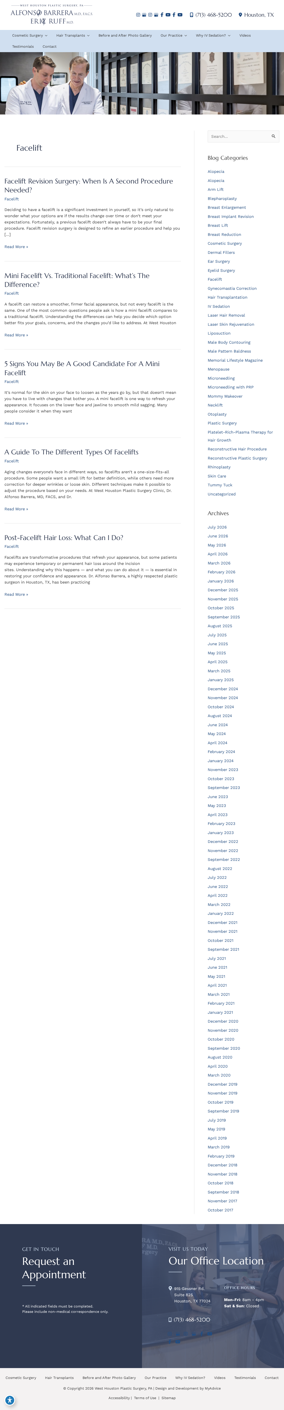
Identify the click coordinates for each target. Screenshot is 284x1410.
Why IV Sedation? (190, 1378)
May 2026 (217, 545)
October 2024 (221, 706)
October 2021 (220, 940)
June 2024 (218, 724)
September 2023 (224, 787)
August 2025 (220, 625)
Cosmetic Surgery (225, 243)
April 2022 (218, 895)
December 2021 (222, 922)
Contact (272, 1378)
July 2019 (217, 1120)
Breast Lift (218, 225)
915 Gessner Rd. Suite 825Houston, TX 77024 (192, 1294)
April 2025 (217, 661)
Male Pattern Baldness (229, 351)
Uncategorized (222, 494)
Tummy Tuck (220, 485)
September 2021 (223, 949)
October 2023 (221, 778)
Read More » (16, 247)
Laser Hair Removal (226, 315)
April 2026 (218, 554)
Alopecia (216, 171)
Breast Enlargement (227, 207)
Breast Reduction (224, 234)
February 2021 (221, 1003)
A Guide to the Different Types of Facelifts (71, 452)
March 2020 (219, 1075)
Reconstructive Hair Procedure (237, 449)
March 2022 (219, 904)
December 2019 (222, 1084)
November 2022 (223, 850)
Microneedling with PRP (231, 387)
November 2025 (223, 599)
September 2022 (224, 859)
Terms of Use (145, 1398)
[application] (45, 35)
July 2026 (217, 527)
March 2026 (219, 563)
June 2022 (218, 886)
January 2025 (221, 679)
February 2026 (221, 572)
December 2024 (223, 688)
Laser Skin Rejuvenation (231, 324)
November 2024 (223, 697)
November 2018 (222, 1174)
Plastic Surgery (222, 423)
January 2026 (221, 581)
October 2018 (220, 1183)
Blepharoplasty (222, 198)
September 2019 (223, 1111)
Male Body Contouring (229, 342)
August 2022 (220, 868)
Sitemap (168, 1398)
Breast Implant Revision (231, 216)
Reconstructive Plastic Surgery (237, 458)
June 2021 (217, 967)
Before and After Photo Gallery (109, 1378)
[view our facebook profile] (162, 15)
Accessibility (119, 1398)
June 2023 (218, 796)
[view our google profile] (144, 15)
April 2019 (217, 1138)
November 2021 (222, 931)
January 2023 (221, 832)
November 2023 (223, 769)
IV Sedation (219, 306)
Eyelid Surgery (221, 270)
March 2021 (219, 994)
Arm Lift (216, 189)
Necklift (215, 405)
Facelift (11, 199)
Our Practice (155, 1378)
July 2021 (217, 958)
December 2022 (223, 841)
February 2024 (221, 751)
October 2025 (221, 607)
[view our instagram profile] (138, 15)
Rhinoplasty (219, 467)
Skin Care (217, 476)
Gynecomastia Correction (232, 288)
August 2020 (220, 1057)
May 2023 (217, 805)
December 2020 (223, 1021)
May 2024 (217, 733)
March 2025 (219, 671)
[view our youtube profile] (168, 15)
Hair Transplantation (227, 297)
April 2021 (217, 985)
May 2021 (216, 976)
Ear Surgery (219, 261)
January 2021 (220, 1012)
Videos (219, 1378)
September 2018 (223, 1192)
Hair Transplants (59, 1378)
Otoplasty (217, 414)
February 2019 (221, 1156)
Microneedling (221, 378)
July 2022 (217, 877)
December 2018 (222, 1165)
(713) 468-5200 (213, 15)
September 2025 (224, 617)
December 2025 (223, 590)
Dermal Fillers (221, 252)
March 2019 (219, 1147)
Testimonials (245, 1378)
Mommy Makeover (225, 396)
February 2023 (221, 823)
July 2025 (217, 635)
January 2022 (221, 913)
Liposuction (219, 333)
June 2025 (218, 643)
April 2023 (218, 814)
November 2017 (222, 1201)
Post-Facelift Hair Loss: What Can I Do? (63, 537)
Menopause (218, 369)
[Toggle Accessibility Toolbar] (9, 1400)
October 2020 (221, 1039)
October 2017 (220, 1210)
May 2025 (217, 653)
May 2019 (216, 1129)
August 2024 (220, 715)
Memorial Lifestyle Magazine (235, 360)
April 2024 (217, 742)
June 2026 (218, 536)
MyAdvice (213, 1388)
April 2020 (218, 1066)
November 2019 (222, 1093)
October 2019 (220, 1102)
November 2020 (223, 1030)
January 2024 (221, 760)
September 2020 (224, 1048)
